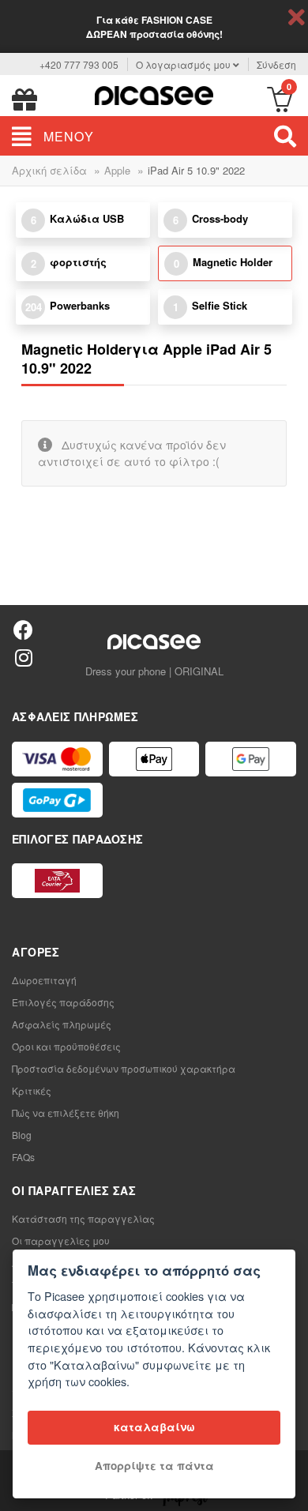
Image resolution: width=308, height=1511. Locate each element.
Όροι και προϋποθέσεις (66, 1046)
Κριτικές (31, 1090)
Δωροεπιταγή (44, 980)
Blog (22, 1134)
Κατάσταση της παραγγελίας (83, 1218)
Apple (117, 170)
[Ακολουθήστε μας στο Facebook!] (23, 629)
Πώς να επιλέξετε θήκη (65, 1112)
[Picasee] (154, 93)
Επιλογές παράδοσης (63, 1002)
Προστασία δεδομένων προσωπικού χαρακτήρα (123, 1068)
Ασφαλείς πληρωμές (61, 1024)
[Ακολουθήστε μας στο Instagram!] (23, 657)
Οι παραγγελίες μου (61, 1240)
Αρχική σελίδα (49, 170)
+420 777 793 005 (78, 64)
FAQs (23, 1156)
